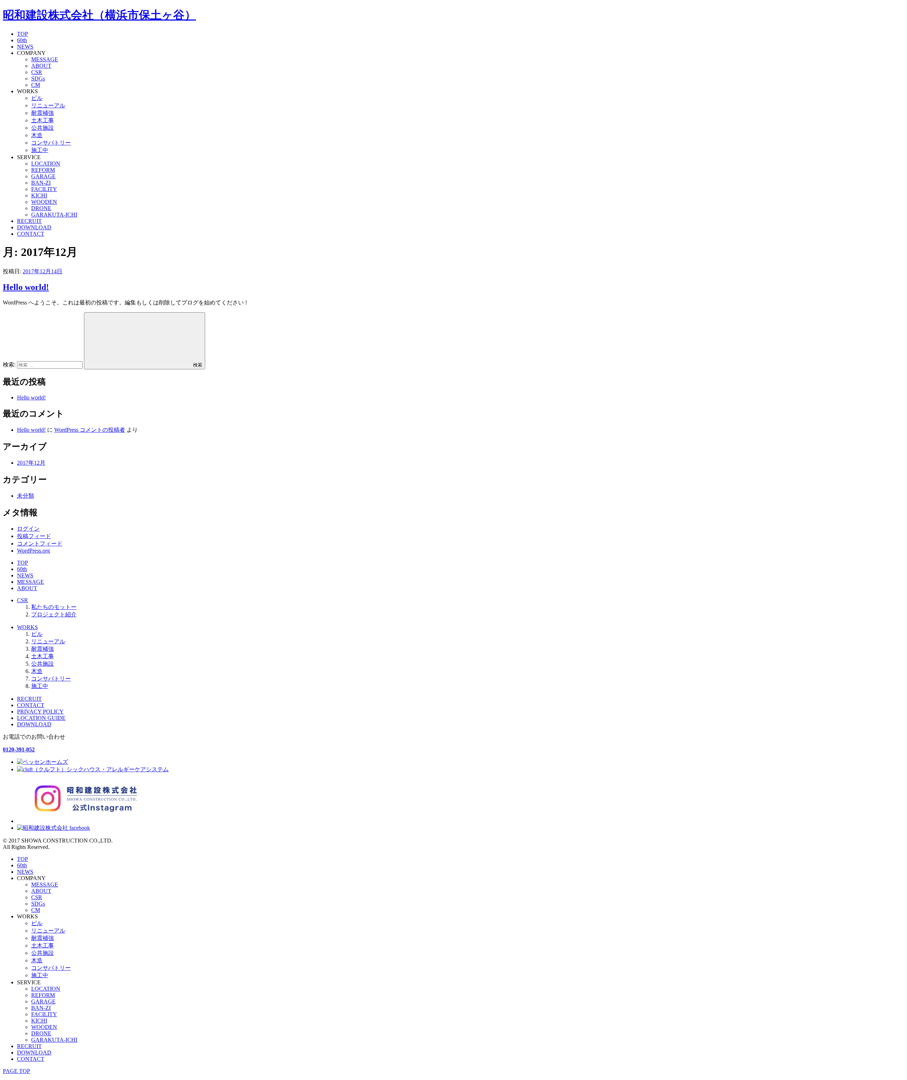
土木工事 (42, 120)
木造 (37, 135)
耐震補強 (42, 113)
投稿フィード (34, 536)
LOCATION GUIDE (41, 718)
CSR (36, 72)
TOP (22, 34)
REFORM (43, 170)
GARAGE (43, 176)
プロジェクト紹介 (54, 614)
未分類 (25, 496)
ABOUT (41, 66)
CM (35, 85)
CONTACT (30, 234)
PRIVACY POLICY (40, 712)
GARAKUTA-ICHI (54, 215)
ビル (37, 98)
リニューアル (48, 105)
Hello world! (26, 287)
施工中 (39, 150)
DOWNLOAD (34, 227)
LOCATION (45, 164)
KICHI (39, 195)
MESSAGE (44, 59)
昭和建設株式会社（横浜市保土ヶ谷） (99, 15)
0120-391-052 (19, 749)
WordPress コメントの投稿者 (89, 430)
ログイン (28, 529)
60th (22, 40)
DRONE (41, 208)
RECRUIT (29, 221)
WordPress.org (33, 551)
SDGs (38, 78)
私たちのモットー (54, 607)
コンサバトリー (51, 143)
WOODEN (44, 202)
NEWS (25, 47)
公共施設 (42, 128)
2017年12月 (31, 463)
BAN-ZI (41, 183)
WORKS (27, 627)
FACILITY (44, 189)
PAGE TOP (16, 1071)
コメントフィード (39, 544)
